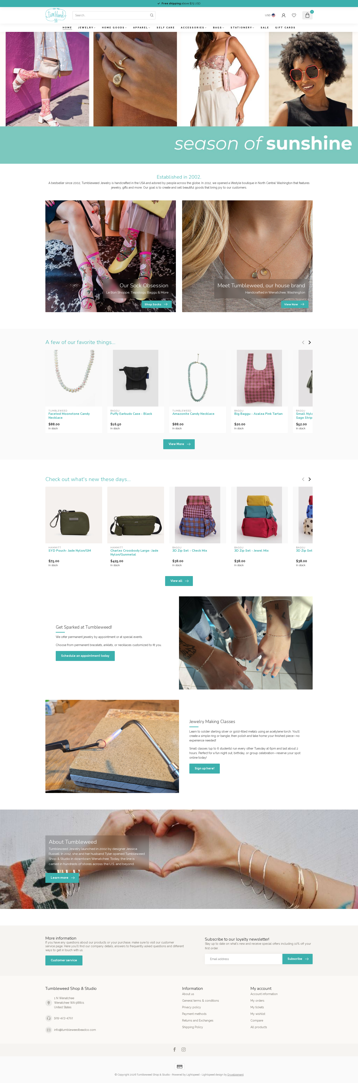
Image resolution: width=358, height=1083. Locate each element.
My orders (257, 1000)
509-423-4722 (63, 1018)
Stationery (241, 27)
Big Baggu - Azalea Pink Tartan (258, 414)
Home (67, 27)
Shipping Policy (192, 1027)
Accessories (192, 27)
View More (176, 444)
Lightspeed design (212, 1074)
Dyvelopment (235, 1074)
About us (188, 994)
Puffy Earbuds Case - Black (131, 414)
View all (176, 580)
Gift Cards (285, 27)
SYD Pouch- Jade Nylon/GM (69, 550)
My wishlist (257, 1014)
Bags (217, 27)
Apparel (140, 27)
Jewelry (85, 27)
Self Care (166, 27)
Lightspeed (193, 1074)
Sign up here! (204, 768)
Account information (264, 994)
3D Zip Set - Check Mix (189, 550)
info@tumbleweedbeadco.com (75, 1029)
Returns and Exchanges (197, 1020)
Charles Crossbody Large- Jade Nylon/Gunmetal (134, 552)
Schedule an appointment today (85, 655)
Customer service (64, 960)
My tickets (257, 1007)
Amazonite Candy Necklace (193, 414)
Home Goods (113, 27)
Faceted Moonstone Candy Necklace (69, 416)
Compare (256, 1020)
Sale (265, 27)
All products (258, 1027)
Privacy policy (191, 1007)
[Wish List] (294, 15)
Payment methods (194, 1014)
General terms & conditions (200, 1000)
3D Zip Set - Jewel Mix (251, 550)
